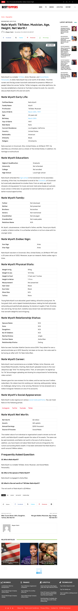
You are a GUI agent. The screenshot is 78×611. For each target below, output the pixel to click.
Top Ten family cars (65, 589)
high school (24, 178)
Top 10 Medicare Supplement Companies (28, 586)
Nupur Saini (10, 32)
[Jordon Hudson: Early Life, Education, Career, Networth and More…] (74, 38)
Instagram (6, 408)
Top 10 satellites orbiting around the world (68, 593)
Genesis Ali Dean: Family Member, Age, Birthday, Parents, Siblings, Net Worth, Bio (48, 562)
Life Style (13, 21)
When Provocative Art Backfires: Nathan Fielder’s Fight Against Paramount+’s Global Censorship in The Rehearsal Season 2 (66, 53)
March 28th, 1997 (34, 112)
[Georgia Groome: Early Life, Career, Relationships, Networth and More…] (74, 28)
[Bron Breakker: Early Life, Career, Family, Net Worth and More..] (74, 74)
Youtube (23, 408)
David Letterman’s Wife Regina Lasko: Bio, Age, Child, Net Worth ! (49, 587)
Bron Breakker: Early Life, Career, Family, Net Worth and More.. (65, 76)
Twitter (14, 408)
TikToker (21, 77)
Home (3, 17)
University (42, 181)
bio (7, 495)
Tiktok (30, 408)
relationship (26, 495)
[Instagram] (66, 2)
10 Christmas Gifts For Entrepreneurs (7, 586)
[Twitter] (72, 2)
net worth (18, 495)
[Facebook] (63, 2)
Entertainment (10, 560)
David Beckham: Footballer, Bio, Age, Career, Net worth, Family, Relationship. (49, 600)
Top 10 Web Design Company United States (9, 591)
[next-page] (5, 568)
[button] (75, 7)
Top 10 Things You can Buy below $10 (28, 591)
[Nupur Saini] (2, 32)
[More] (51, 504)
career (12, 495)
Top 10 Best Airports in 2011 (67, 586)
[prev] (40, 2)
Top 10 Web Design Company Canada (9, 596)
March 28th (32, 118)
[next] (43, 2)
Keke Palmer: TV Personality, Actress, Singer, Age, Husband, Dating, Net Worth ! (29, 562)
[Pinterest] (69, 2)
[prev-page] (2, 568)
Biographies (9, 17)
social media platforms (37, 400)
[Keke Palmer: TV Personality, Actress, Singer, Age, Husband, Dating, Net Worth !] (29, 554)
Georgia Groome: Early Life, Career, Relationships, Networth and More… (65, 31)
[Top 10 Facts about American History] (10, 554)
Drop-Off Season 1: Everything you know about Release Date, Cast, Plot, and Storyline (49, 593)
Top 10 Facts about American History (10, 563)
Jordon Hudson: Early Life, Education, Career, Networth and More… (66, 41)
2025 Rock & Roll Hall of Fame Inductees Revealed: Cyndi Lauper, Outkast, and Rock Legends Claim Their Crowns (66, 65)
